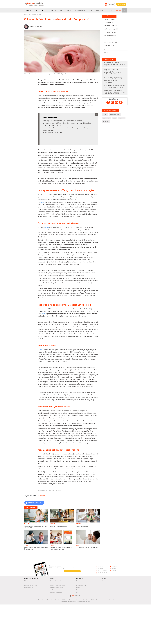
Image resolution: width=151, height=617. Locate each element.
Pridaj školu (27, 581)
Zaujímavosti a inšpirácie (111, 29)
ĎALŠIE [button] (118, 10)
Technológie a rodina (110, 35)
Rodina (114, 118)
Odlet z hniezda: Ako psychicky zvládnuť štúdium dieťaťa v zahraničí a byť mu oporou (114, 64)
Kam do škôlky (108, 39)
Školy (91, 10)
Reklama (78, 581)
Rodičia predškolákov (30, 14)
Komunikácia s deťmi (114, 114)
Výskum (105, 114)
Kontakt (78, 587)
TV (44, 10)
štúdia (42, 202)
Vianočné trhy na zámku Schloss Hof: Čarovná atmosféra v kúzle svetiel (114, 86)
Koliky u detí (41, 496)
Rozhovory (121, 118)
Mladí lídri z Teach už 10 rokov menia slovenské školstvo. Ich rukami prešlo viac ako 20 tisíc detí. (114, 92)
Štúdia (40, 350)
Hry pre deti (106, 121)
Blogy (61, 10)
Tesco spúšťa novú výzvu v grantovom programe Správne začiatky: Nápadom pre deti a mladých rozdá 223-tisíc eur (112, 71)
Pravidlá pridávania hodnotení (57, 585)
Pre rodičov (100, 566)
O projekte (104, 581)
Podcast (53, 10)
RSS (77, 592)
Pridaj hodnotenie (28, 587)
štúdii (47, 227)
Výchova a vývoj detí (109, 19)
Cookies (52, 590)
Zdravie (39, 14)
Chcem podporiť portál (72, 571)
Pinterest (114, 570)
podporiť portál (121, 4)
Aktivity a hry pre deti (110, 32)
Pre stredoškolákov (102, 570)
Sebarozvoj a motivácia (110, 25)
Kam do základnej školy (110, 42)
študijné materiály (80, 10)
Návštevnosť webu (80, 583)
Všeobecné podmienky (55, 581)
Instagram (114, 566)
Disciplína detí (106, 118)
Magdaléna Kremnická (37, 26)
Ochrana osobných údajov (56, 587)
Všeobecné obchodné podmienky (58, 583)
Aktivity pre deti (100, 10)
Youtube (114, 568)
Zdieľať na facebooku (35, 503)
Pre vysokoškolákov (102, 572)
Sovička (69, 10)
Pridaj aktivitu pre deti (29, 583)
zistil (43, 314)
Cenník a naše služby (81, 585)
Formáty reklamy (80, 590)
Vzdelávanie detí (108, 22)
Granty (111, 10)
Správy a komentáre (109, 49)
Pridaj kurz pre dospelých (30, 585)
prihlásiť (111, 4)
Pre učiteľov (100, 568)
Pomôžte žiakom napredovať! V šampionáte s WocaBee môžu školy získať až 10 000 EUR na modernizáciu (114, 80)
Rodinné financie (109, 45)
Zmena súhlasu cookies (56, 592)
